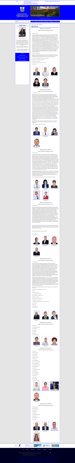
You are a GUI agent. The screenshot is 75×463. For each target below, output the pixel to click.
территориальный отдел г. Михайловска (25, 458)
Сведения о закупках (22, 55)
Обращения (51, 21)
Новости (22, 53)
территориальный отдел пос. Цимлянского (49, 461)
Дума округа (41, 21)
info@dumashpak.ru (36, 454)
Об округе (36, 21)
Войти (17, 1)
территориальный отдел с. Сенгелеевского (50, 460)
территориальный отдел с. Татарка (24, 461)
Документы (46, 21)
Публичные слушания (22, 58)
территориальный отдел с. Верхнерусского (38, 458)
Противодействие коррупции (22, 60)
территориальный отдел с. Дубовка (26, 459)
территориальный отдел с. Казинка (37, 459)
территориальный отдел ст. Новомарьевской (25, 460)
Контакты (56, 21)
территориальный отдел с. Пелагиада (38, 460)
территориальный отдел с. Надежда (49, 459)
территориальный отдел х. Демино (50, 458)
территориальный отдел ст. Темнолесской (36, 461)
